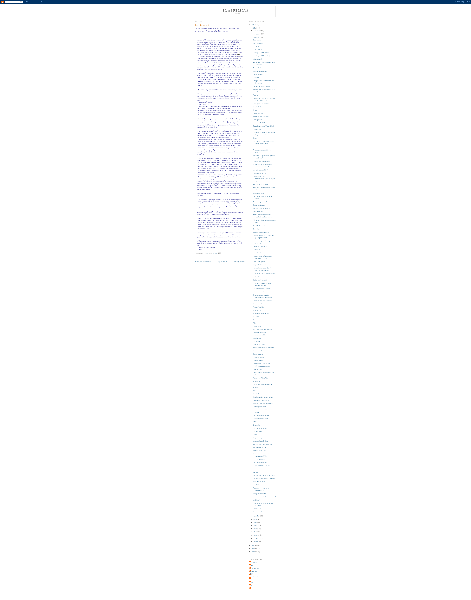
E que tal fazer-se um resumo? (262, 384)
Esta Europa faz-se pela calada (263, 397)
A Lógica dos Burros (260, 493)
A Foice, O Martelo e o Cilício (263, 403)
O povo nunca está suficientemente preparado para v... (264, 178)
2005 (253, 548)
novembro (257, 34)
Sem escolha (257, 310)
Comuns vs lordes (259, 344)
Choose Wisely (258, 360)
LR (251, 579)
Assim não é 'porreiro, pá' (261, 400)
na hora (255, 387)
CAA (251, 565)
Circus (255, 138)
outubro (256, 37)
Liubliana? (256, 500)
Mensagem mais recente (203, 261)
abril (255, 532)
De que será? (257, 341)
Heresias (255, 469)
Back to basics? (258, 43)
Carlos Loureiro (255, 568)
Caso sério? (257, 253)
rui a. (251, 588)
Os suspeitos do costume (261, 104)
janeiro (256, 541)
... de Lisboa (257, 485)
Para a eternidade (258, 512)
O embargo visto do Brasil (261, 86)
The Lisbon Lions (259, 320)
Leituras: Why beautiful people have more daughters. (263, 142)
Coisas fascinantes (259, 205)
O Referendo (257, 326)
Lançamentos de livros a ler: (262, 288)
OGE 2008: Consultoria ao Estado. (264, 273)
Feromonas (256, 46)
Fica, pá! (256, 95)
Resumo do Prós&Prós (260, 378)
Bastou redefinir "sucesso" (261, 116)
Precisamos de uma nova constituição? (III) (261, 455)
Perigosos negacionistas (261, 438)
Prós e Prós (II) (257, 369)
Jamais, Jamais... (258, 74)
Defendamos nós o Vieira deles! (263, 126)
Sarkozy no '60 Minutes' (261, 53)
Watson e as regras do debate (262, 329)
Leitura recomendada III (261, 415)
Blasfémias (236, 10)
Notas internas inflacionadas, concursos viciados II (262, 165)
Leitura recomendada (260, 71)
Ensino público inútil (260, 280)
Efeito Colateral (258, 211)
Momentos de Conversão (261, 232)
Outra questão (257, 119)
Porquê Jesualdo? (258, 307)
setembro (257, 516)
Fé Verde (256, 316)
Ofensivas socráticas (259, 292)
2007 (253, 28)
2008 (253, 25)
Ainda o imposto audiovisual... (263, 202)
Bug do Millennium (259, 265)
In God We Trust (258, 277)
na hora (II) (256, 381)
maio (255, 529)
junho (256, 525)
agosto (256, 519)
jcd (251, 585)
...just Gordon (257, 49)
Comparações (257, 147)
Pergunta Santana (258, 357)
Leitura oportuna (258, 193)
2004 (253, 552)
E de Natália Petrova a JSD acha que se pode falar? (263, 236)
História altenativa (259, 459)
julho (255, 522)
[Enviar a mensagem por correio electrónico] (219, 253)
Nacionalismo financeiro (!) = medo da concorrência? (262, 269)
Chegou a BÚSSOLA (260, 123)
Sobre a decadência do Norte (262, 208)
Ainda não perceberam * (261, 313)
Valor (254, 434)
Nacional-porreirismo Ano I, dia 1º (264, 475)
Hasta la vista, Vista (259, 450)
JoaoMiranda (254, 577)
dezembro (257, 31)
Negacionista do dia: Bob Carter (263, 347)
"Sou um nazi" (257, 351)
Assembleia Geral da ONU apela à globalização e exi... (264, 99)
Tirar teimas (257, 40)
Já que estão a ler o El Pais (261, 465)
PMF (251, 582)
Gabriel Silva (254, 571)
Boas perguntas (258, 304)
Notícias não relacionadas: (261, 161)
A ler (254, 323)
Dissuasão (256, 77)
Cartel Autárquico (259, 261)
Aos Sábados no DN (259, 226)
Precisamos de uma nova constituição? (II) (261, 489)
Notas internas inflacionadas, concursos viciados (262, 257)
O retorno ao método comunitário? (264, 497)
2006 (253, 545)
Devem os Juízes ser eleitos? (262, 301)
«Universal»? (257, 59)
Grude (255, 110)
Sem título (256, 249)
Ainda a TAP (257, 68)
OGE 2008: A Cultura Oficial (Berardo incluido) (262, 284)
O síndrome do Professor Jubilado (264, 478)
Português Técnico (259, 481)
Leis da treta (257, 338)
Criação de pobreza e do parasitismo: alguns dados (262, 296)
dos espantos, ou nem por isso (263, 444)
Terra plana (256, 229)
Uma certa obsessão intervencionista (259, 333)
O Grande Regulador (260, 246)
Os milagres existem (259, 406)
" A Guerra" (256, 422)
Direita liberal (257, 394)
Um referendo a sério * (260, 170)
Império (255, 472)
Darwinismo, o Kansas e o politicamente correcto (261, 364)
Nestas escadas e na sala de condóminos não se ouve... (262, 215)
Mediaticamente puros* (261, 184)
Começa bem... (258, 509)
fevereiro (257, 538)
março (256, 535)
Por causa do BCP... (259, 173)
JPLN (251, 574)
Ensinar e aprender (259, 113)
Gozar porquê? (258, 431)
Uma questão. (257, 129)
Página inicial (222, 261)
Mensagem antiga (239, 261)
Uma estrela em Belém (260, 441)
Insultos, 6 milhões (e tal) (261, 56)
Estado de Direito (258, 107)
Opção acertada (258, 354)
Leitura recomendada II (260, 418)
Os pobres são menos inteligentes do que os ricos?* (264, 133)
